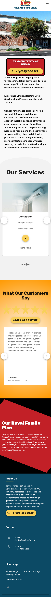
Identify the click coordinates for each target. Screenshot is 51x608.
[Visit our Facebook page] (8, 587)
